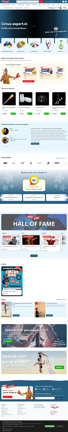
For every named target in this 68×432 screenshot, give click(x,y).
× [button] (66, 421)
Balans (43, 4)
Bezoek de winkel (4, 408)
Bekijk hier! (5, 293)
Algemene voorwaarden (22, 412)
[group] (5, 163)
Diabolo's (13, 4)
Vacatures (3, 416)
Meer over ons (35, 143)
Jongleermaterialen (6, 4)
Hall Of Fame (34, 255)
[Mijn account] (63, 2)
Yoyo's (48, 4)
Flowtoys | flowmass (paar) (24, 107)
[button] (23, 430)
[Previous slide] (23, 72)
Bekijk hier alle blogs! (60, 299)
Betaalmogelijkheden (21, 408)
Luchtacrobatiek (20, 4)
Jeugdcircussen (4, 411)
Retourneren (20, 411)
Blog (3, 303)
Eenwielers (28, 4)
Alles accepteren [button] (49, 426)
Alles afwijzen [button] (60, 426)
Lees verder (20, 424)
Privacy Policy (20, 414)
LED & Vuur (34, 4)
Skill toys (53, 4)
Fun (58, 4)
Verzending (20, 406)
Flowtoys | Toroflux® (40, 107)
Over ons (3, 406)
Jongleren (41, 77)
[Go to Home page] (5, 1)
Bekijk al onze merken (60, 158)
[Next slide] (64, 72)
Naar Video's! (6, 396)
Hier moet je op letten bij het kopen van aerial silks (22, 304)
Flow (40, 4)
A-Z (61, 4)
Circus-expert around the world (7, 414)
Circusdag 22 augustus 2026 (9, 291)
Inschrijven (59, 398)
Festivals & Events (4, 409)
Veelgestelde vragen (5, 412)
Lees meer (16, 315)
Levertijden (20, 409)
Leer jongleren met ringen (51, 303)
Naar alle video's (27, 81)
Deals (65, 4)
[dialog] (34, 426)
